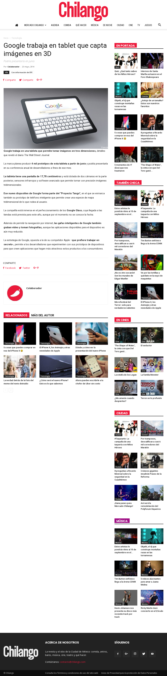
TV (138, 25)
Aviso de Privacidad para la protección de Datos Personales (129, 673)
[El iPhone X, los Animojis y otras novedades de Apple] (55, 333)
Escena (144, 67)
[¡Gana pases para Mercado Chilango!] (125, 493)
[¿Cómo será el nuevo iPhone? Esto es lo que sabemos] (55, 366)
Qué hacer (81, 25)
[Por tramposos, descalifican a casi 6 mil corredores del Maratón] (125, 230)
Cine (131, 25)
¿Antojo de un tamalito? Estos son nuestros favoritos (152, 103)
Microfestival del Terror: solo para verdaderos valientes (124, 305)
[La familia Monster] (152, 364)
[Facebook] (117, 654)
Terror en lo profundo (151, 398)
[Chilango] (83, 10)
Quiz (117, 67)
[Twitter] (143, 654)
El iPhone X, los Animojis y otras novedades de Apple (151, 305)
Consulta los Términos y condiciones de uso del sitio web (71, 673)
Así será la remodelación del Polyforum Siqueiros (151, 506)
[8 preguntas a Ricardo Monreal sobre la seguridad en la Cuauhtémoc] (152, 122)
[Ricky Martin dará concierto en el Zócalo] (152, 598)
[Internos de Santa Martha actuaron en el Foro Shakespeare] (152, 61)
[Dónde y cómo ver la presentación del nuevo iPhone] (92, 333)
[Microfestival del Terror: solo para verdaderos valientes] (125, 291)
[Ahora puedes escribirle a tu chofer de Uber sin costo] (92, 366)
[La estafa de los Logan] (125, 364)
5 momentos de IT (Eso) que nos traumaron (123, 168)
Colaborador (13, 66)
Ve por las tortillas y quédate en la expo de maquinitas (152, 276)
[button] (159, 25)
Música (95, 25)
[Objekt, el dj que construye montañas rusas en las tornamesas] (125, 90)
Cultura (118, 269)
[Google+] (126, 654)
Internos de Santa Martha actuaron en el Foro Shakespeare (151, 74)
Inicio (6, 38)
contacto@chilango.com (72, 661)
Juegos (148, 25)
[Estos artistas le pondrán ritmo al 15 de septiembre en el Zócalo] (125, 198)
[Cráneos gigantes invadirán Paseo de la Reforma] (152, 460)
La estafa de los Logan (125, 375)
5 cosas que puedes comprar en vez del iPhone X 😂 (124, 135)
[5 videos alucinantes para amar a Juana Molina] (152, 568)
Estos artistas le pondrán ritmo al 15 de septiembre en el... (125, 211)
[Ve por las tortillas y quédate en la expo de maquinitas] (152, 262)
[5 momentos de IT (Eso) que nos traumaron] (125, 154)
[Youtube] (152, 654)
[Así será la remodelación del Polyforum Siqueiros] (152, 493)
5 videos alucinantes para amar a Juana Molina (150, 582)
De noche (107, 25)
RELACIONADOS (16, 315)
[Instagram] (135, 654)
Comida (67, 25)
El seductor (146, 345)
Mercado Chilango (34, 25)
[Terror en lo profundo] (152, 388)
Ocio (143, 269)
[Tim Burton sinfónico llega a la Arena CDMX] (152, 230)
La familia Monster (150, 375)
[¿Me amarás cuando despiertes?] (125, 388)
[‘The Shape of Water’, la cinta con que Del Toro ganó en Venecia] (152, 154)
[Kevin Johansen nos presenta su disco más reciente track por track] (125, 598)
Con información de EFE (21, 72)
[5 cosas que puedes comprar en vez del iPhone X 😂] (20, 333)
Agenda (55, 25)
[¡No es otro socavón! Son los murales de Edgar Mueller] (125, 262)
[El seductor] (152, 335)
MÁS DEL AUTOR (42, 315)
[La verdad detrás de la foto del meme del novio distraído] (20, 366)
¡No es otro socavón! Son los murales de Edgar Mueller (124, 276)
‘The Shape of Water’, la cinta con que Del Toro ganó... (151, 168)
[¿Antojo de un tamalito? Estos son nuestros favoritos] (152, 90)
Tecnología (9, 343)
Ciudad (120, 25)
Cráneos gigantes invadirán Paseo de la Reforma (151, 474)
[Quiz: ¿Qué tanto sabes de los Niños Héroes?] (125, 61)
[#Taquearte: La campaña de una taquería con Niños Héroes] (152, 198)
